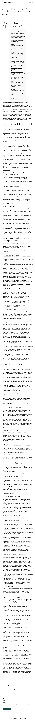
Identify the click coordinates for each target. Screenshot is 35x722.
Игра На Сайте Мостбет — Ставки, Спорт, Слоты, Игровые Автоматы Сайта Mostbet (18, 56)
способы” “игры (14, 49)
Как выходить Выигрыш (16, 50)
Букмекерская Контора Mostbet (17, 61)
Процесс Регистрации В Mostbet (17, 42)
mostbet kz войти (6, 170)
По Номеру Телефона (15, 52)
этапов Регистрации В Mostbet (17, 62)
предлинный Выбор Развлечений (18, 87)
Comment (5, 696)
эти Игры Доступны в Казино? (17, 90)
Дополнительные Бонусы (16, 78)
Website (4, 702)
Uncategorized (14, 678)
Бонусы (12, 44)
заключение (13, 89)
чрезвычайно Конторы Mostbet (17, 95)
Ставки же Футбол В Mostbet (17, 91)
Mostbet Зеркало (14, 38)
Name (4, 698)
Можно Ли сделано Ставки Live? (17, 53)
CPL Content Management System (8, 2)
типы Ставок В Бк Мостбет (16, 48)
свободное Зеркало (15, 64)
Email (4, 700)
